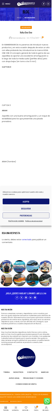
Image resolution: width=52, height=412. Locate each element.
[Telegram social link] (35, 298)
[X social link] (21, 298)
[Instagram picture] (6, 266)
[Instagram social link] (48, 4)
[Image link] (26, 357)
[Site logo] (26, 3)
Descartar (26, 208)
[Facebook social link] (44, 4)
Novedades (29, 17)
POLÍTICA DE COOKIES (16, 221)
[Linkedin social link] (30, 298)
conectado (26, 239)
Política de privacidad (33, 221)
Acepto (26, 201)
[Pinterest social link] (26, 298)
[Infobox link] (26, 317)
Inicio (19, 17)
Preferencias (26, 215)
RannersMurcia (18, 38)
